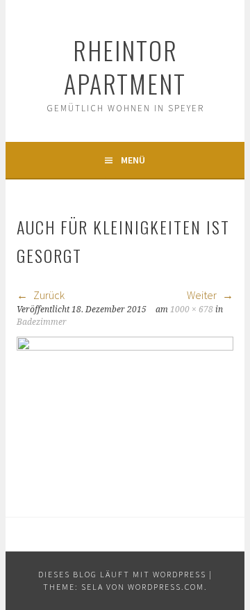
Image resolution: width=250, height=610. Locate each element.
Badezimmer (42, 322)
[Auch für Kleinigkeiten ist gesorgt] (125, 346)
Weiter (203, 295)
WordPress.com (166, 586)
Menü (133, 160)
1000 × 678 (191, 309)
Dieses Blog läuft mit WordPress (122, 574)
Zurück (48, 295)
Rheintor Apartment (125, 66)
